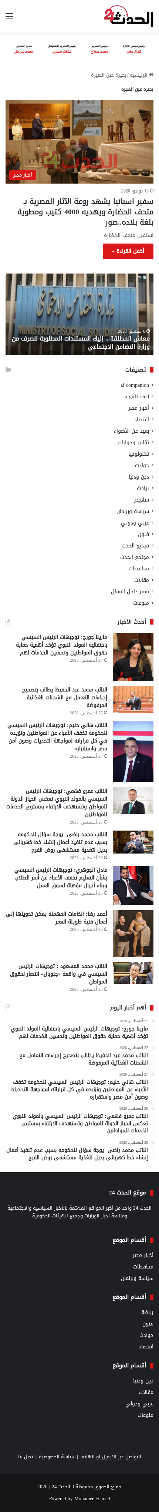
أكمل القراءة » (128, 251)
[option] (79, 314)
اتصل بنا (26, 1456)
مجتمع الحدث (134, 557)
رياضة (143, 488)
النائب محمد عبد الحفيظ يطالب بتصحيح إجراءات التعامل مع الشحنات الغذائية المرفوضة (64, 697)
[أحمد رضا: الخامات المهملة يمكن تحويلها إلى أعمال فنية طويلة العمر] (133, 933)
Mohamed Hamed (92, 1498)
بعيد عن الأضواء (131, 431)
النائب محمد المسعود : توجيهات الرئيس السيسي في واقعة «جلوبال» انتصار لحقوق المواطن (58, 974)
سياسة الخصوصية (57, 1456)
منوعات (141, 603)
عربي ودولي (135, 523)
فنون (143, 534)
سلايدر (141, 500)
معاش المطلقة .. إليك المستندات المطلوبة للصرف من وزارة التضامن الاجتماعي (81, 342)
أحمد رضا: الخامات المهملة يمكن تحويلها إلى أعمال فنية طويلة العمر (56, 918)
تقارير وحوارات (133, 442)
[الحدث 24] (128, 16)
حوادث (142, 465)
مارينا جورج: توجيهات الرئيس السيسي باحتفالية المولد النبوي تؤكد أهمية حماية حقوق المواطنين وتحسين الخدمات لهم (61, 645)
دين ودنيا (139, 477)
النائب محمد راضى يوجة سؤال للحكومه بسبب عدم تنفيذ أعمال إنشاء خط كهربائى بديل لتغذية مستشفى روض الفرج (60, 842)
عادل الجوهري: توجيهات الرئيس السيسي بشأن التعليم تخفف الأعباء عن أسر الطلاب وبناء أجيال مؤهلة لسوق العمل (60, 878)
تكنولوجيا (138, 454)
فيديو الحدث (135, 546)
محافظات (139, 569)
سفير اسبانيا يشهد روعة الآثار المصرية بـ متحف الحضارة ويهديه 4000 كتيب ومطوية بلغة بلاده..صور (85, 211)
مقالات (141, 580)
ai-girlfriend (136, 396)
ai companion (135, 385)
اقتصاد (141, 419)
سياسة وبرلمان (132, 511)
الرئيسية (139, 75)
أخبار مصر (138, 408)
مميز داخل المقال (130, 592)
